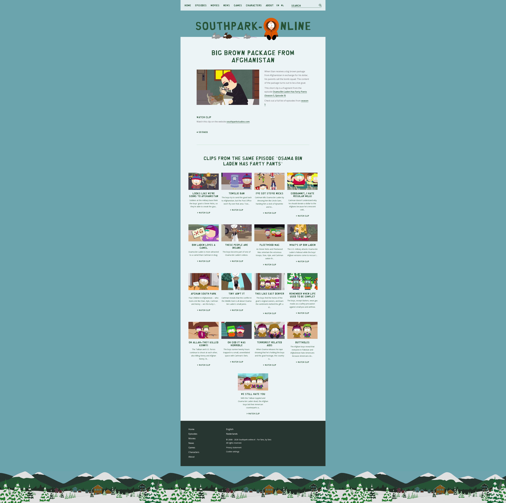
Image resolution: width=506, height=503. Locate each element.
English (229, 429)
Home (187, 5)
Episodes (201, 5)
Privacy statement (234, 447)
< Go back (202, 132)
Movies (215, 5)
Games (238, 5)
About (270, 5)
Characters (254, 5)
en (277, 5)
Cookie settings (232, 451)
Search (296, 5)
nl (282, 5)
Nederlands (232, 433)
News (226, 5)
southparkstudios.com (238, 121)
